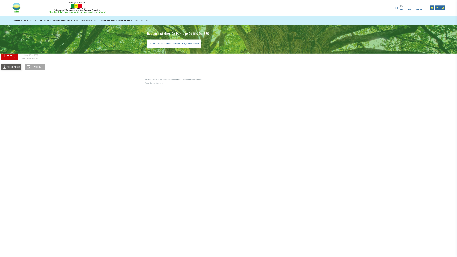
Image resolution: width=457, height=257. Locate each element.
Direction (16, 20)
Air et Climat (29, 20)
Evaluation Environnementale (58, 20)
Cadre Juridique (139, 20)
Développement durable (120, 20)
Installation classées (102, 20)
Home (152, 43)
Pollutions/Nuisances (82, 20)
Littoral (40, 20)
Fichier (160, 43)
